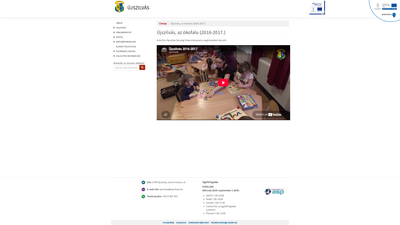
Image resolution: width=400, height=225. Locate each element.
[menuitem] (131, 23)
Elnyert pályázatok (126, 46)
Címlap (119, 23)
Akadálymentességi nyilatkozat (224, 222)
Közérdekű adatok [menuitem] (125, 51)
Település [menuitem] (121, 27)
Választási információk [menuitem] (128, 56)
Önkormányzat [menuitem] (124, 32)
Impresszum (181, 222)
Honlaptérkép (168, 222)
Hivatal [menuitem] (119, 37)
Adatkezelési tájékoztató (198, 222)
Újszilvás (138, 8)
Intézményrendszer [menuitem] (126, 41)
